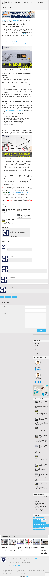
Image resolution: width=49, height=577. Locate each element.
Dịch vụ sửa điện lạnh (24, 573)
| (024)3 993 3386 (36, 558)
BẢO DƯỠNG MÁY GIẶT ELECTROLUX (36, 570)
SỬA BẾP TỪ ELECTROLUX (8, 572)
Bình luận (4, 313)
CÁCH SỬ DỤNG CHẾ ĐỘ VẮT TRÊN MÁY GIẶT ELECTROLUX (42, 504)
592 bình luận (29, 27)
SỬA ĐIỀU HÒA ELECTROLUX (34, 572)
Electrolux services (5, 27)
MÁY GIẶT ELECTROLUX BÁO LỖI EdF (43, 411)
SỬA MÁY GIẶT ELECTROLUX (12, 20)
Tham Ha (27, 576)
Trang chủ (17, 2)
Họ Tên (4, 306)
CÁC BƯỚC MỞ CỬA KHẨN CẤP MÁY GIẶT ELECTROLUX (41, 497)
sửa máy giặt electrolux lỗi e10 (40, 529)
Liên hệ (12, 7)
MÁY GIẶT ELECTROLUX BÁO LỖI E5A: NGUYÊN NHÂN (43, 436)
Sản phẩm (40, 2)
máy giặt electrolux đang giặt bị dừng (21, 188)
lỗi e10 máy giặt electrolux (39, 517)
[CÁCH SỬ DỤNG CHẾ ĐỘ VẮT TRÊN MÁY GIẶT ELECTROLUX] (20, 542)
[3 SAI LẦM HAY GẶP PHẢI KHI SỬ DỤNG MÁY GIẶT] (36, 542)
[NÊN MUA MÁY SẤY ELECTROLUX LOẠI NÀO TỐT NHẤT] (12, 542)
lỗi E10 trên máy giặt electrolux (40, 519)
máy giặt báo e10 (37, 521)
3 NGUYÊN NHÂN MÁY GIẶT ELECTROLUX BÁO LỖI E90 (44, 428)
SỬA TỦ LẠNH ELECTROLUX (8, 570)
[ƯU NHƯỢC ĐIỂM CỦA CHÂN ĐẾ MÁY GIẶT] (28, 542)
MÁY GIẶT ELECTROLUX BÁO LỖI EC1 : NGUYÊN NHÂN (43, 484)
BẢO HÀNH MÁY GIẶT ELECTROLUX (33, 569)
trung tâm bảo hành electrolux (25, 33)
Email (4, 310)
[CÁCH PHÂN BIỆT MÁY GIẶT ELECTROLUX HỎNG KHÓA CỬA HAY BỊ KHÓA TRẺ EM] (44, 542)
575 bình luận (23, 216)
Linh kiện (5, 7)
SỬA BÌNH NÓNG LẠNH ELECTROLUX (10, 573)
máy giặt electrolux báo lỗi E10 (40, 522)
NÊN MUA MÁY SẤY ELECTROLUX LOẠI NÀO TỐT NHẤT (41, 500)
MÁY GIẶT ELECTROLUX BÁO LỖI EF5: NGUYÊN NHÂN (43, 456)
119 (13, 296)
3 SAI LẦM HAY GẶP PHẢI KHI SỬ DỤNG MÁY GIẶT (41, 510)
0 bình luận (8, 211)
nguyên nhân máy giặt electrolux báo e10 (41, 525)
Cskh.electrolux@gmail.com (16, 566)
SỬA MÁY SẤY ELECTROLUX (19, 569)
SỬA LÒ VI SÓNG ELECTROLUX (21, 570)
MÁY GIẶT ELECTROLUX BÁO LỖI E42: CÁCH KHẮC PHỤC (43, 474)
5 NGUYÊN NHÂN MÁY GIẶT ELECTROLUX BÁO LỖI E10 (44, 465)
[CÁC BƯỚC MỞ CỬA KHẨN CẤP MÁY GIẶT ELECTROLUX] (4, 542)
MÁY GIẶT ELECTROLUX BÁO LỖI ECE (43, 402)
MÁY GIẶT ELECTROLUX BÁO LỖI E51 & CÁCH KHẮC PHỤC (43, 446)
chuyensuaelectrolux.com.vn (17, 565)
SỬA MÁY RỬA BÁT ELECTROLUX (21, 572)
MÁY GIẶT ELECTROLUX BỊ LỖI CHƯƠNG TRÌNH (43, 419)
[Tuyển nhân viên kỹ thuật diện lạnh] (41, 390)
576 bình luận (4, 223)
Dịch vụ (33, 2)
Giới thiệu (25, 2)
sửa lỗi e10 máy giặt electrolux (40, 527)
